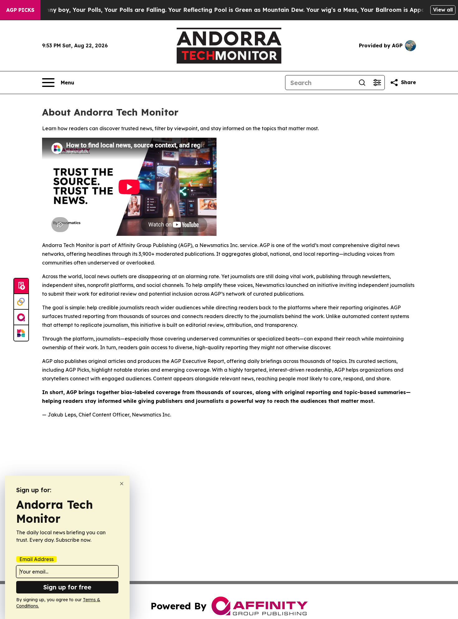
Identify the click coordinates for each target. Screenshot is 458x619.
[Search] (362, 82)
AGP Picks (20, 10)
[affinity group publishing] (21, 317)
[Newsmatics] (21, 333)
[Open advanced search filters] (377, 82)
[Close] (122, 484)
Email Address (36, 559)
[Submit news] (21, 286)
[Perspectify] (21, 302)
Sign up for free (67, 587)
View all (443, 10)
